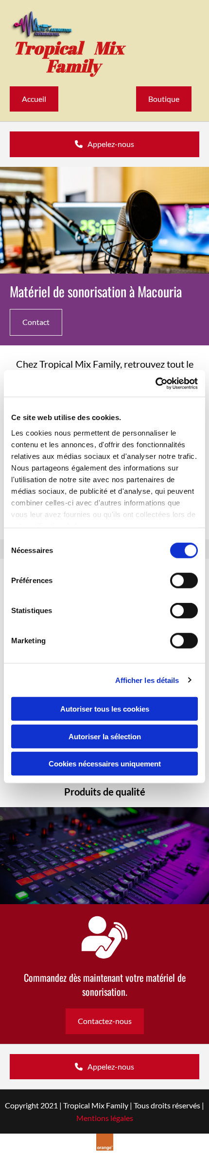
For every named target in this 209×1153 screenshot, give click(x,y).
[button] (34, 99)
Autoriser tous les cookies (104, 709)
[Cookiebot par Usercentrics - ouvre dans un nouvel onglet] (155, 383)
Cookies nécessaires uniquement (105, 764)
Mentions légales (104, 1117)
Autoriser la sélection (105, 736)
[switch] (184, 580)
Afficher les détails (147, 680)
